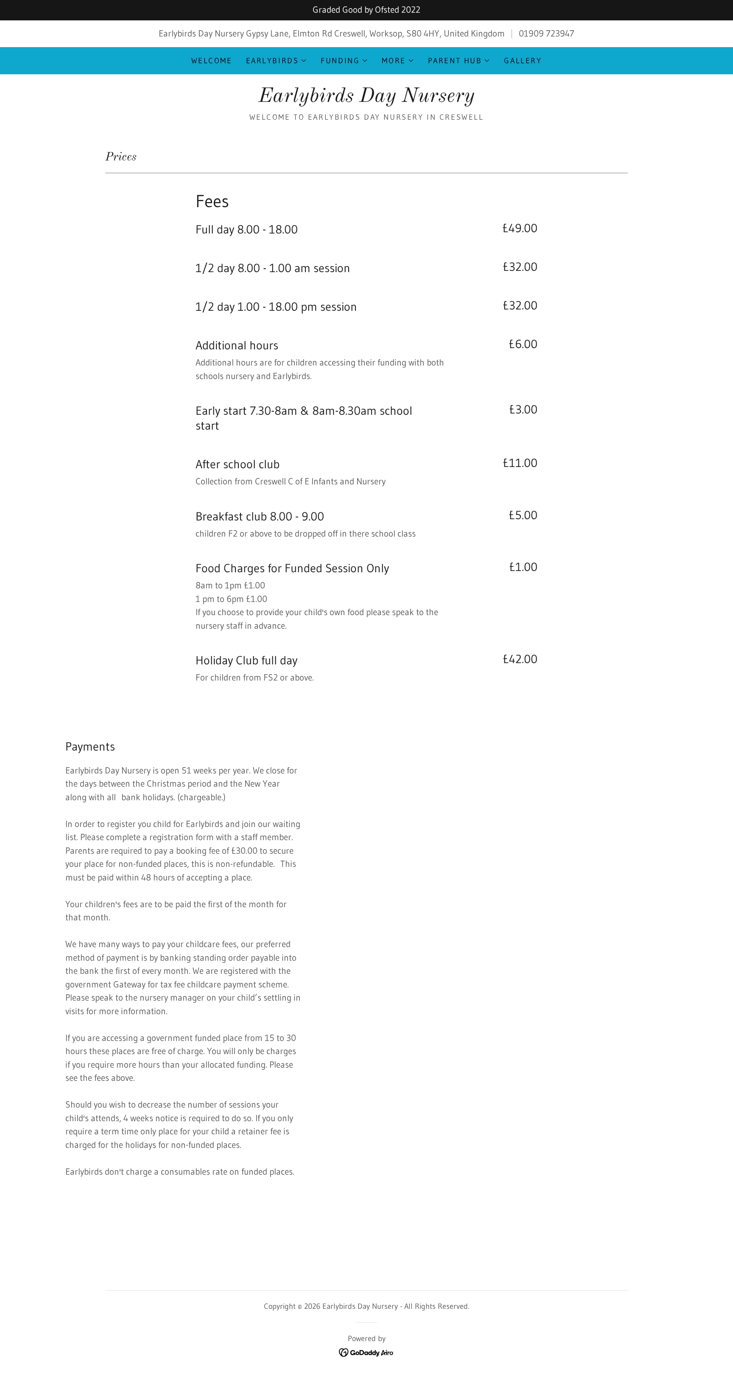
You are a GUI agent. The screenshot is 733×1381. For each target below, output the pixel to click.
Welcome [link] (211, 60)
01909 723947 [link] (546, 33)
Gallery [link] (523, 60)
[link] (366, 98)
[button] (277, 61)
